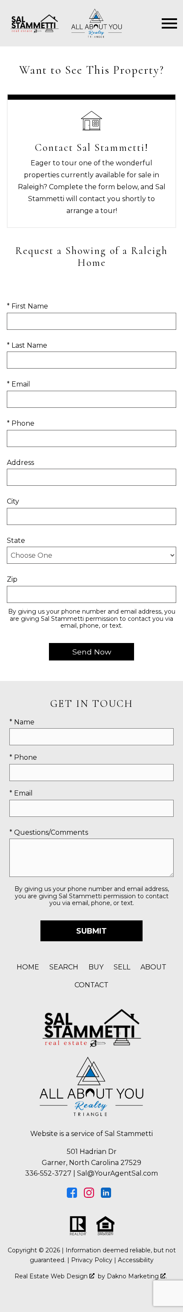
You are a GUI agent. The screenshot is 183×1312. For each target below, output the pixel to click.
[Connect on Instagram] (89, 1195)
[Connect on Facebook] (72, 1195)
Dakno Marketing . (137, 1276)
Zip (12, 579)
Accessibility (136, 1260)
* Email (18, 384)
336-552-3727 (48, 1173)
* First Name (27, 306)
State (16, 540)
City (13, 501)
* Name (21, 722)
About (153, 967)
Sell (122, 967)
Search (63, 967)
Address (20, 462)
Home (28, 967)
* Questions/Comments (48, 832)
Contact (91, 985)
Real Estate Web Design (51, 1276)
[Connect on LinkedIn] (106, 1195)
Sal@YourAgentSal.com (117, 1173)
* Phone (20, 423)
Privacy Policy (91, 1260)
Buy (96, 967)
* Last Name (27, 345)
